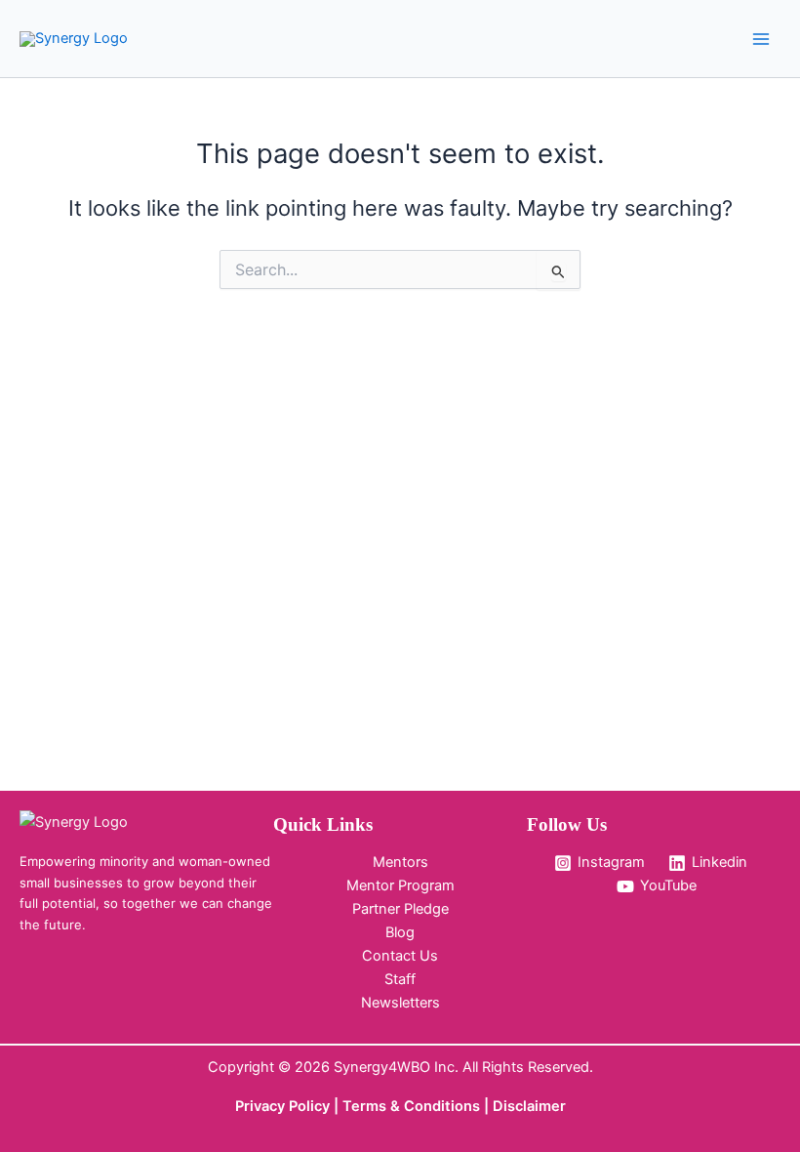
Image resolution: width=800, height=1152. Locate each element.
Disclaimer (529, 1106)
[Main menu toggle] (760, 38)
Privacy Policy (282, 1106)
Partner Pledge (400, 909)
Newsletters (400, 1002)
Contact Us (400, 956)
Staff (400, 979)
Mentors (400, 862)
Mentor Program (400, 885)
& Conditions (435, 1106)
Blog (400, 932)
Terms (366, 1106)
